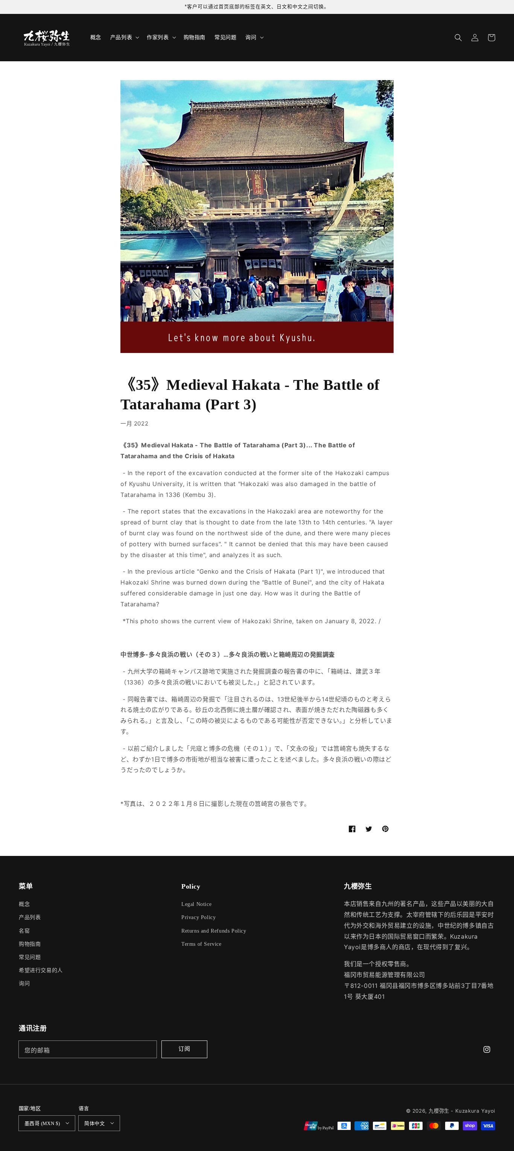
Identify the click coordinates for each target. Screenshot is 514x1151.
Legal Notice (196, 904)
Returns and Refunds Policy (213, 931)
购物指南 (30, 944)
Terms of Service (201, 944)
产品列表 (30, 917)
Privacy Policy (198, 917)
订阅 (184, 1048)
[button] (458, 37)
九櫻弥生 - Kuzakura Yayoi (462, 1111)
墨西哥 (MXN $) (42, 1123)
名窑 (24, 931)
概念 (24, 904)
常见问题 (30, 957)
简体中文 (94, 1123)
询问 (24, 983)
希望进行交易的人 (41, 970)
